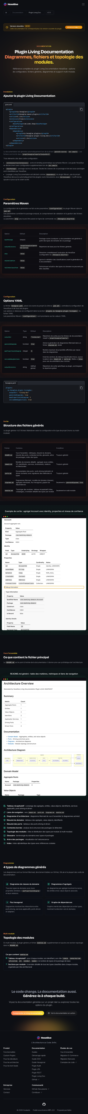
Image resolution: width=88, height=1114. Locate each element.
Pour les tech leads (10, 1066)
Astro (69, 1110)
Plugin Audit (36, 1066)
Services (6, 1089)
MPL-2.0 (51, 1110)
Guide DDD (36, 1059)
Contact (6, 1092)
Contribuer (36, 1092)
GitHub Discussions (39, 1089)
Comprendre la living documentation (27, 1013)
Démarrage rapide (39, 1055)
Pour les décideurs (10, 1059)
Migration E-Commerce (69, 1055)
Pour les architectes (11, 1062)
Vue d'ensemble (66, 1052)
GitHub (34, 1079)
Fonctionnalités (9, 1052)
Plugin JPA (36, 1069)
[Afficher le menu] (83, 4)
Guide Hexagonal (38, 1062)
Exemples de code (67, 1062)
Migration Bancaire (67, 1059)
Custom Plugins (9, 1055)
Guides (34, 1052)
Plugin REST (37, 1073)
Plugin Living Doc (38, 1076)
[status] (44, 27)
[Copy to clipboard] (81, 109)
